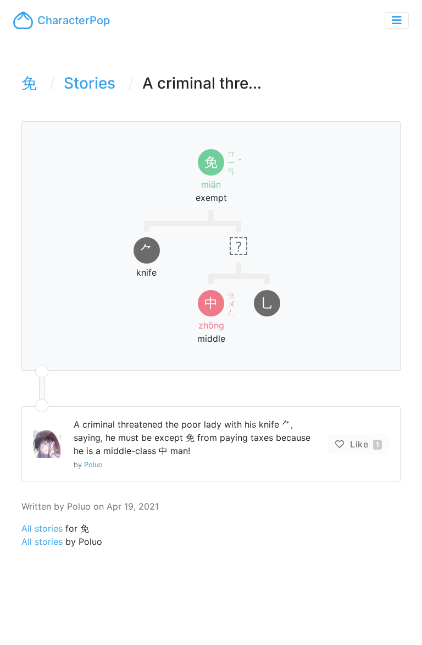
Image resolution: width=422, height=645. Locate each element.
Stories (89, 83)
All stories (42, 528)
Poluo (93, 465)
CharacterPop (73, 20)
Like (363, 444)
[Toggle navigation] (397, 20)
